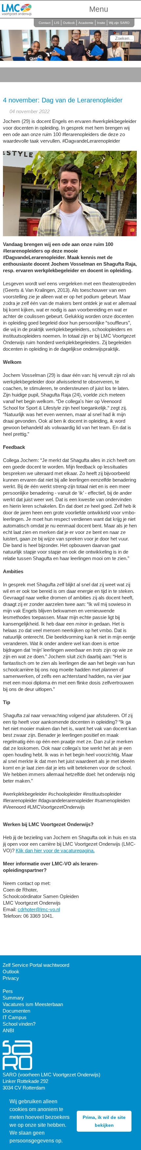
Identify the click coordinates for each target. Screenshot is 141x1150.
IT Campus (15, 1017)
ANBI (8, 1030)
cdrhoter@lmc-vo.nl (39, 909)
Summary (13, 997)
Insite (101, 23)
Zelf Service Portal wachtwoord (36, 965)
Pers (8, 991)
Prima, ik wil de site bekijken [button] (104, 1121)
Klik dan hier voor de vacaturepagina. (55, 850)
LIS (56, 23)
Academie (85, 23)
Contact (44, 23)
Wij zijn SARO (119, 23)
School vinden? (19, 1024)
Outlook (69, 23)
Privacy (11, 978)
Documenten (16, 1011)
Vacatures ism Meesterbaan (33, 1004)
